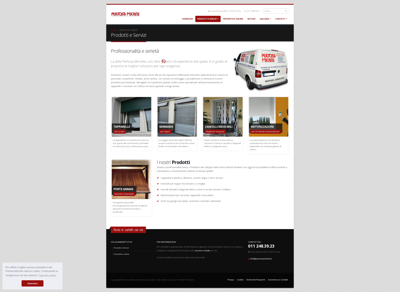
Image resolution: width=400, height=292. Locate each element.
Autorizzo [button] (33, 283)
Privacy (231, 279)
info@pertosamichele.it (261, 258)
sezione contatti (202, 250)
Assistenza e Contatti (278, 279)
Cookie (240, 279)
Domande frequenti (256, 279)
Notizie (251, 19)
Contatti (280, 19)
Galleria (264, 19)
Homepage (187, 19)
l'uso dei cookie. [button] (48, 275)
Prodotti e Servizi (207, 19)
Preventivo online (233, 19)
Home (114, 30)
